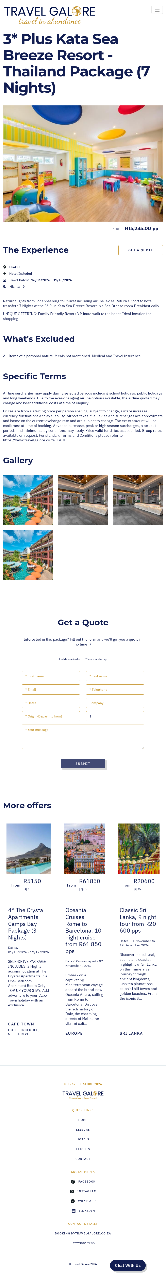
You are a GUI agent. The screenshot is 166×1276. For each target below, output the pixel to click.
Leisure (83, 1129)
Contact (83, 1159)
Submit (83, 763)
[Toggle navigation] (157, 10)
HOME (83, 1120)
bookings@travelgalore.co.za (83, 1233)
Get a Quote (140, 250)
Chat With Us (128, 1265)
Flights (83, 1149)
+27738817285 (83, 1243)
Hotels (83, 1139)
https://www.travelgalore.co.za (29, 440)
